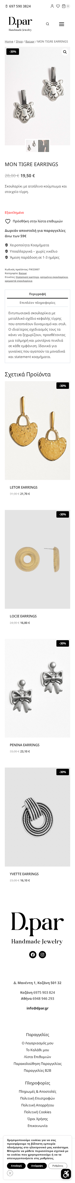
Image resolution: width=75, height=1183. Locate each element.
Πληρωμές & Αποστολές (37, 1091)
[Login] (52, 6)
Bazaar (23, 273)
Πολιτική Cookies (37, 1112)
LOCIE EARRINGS (23, 616)
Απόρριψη (37, 1165)
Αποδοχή (16, 1165)
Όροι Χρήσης (37, 1118)
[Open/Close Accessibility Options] (66, 1174)
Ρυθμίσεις (57, 1165)
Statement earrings (27, 277)
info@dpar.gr (38, 1008)
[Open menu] (61, 24)
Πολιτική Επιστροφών (37, 1098)
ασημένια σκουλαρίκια (54, 277)
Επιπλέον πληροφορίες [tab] (37, 303)
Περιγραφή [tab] (37, 294)
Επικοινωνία (38, 1125)
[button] (65, 52)
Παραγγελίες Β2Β (37, 1070)
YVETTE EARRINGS (24, 874)
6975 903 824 (44, 992)
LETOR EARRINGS (23, 487)
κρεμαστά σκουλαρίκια (18, 280)
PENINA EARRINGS (24, 745)
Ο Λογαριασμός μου (37, 1043)
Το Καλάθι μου (37, 1050)
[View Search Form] (47, 24)
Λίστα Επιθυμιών (37, 1056)
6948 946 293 (43, 998)
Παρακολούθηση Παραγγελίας (38, 1063)
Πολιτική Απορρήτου (37, 1105)
